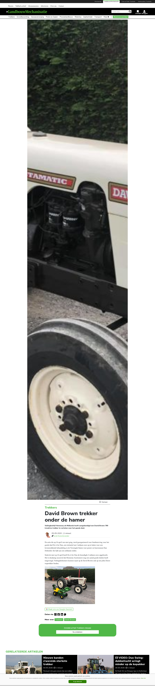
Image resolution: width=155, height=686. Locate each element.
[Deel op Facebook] (59, 614)
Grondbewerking (23, 17)
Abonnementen (33, 6)
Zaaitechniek (87, 17)
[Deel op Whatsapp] (55, 614)
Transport (98, 17)
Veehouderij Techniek (144, 2)
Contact (61, 6)
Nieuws (10, 6)
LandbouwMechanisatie (111, 2)
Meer (106, 17)
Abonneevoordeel (120, 17)
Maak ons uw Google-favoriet (60, 609)
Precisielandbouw (66, 17)
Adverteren (44, 6)
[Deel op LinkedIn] (62, 614)
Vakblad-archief (20, 6)
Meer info (143, 678)
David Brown (70, 619)
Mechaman (98, 2)
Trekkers (11, 17)
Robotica (78, 17)
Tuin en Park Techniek (128, 2)
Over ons (53, 6)
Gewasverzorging (37, 17)
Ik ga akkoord (77, 681)
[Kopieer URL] (65, 614)
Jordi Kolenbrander (61, 536)
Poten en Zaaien (52, 17)
